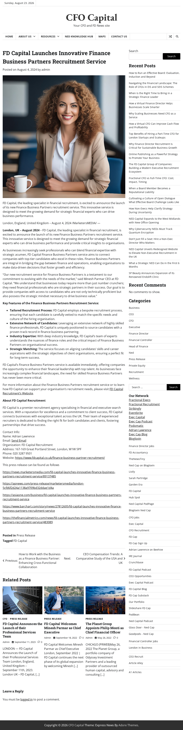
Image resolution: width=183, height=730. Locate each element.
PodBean (134, 614)
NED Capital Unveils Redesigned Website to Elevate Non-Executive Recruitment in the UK (153, 252)
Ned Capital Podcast (141, 621)
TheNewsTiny (137, 459)
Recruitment (136, 372)
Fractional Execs (139, 400)
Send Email (18, 441)
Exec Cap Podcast (140, 421)
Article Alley (136, 663)
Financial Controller (140, 340)
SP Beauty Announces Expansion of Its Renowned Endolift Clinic (151, 275)
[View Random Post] (170, 36)
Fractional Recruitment (144, 404)
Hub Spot (134, 497)
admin (45, 70)
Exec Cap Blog (138, 434)
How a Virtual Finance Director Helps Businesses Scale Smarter (151, 105)
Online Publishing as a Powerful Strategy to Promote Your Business (153, 156)
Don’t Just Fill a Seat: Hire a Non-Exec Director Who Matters (151, 240)
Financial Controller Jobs (143, 641)
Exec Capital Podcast (141, 582)
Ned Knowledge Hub (79, 36)
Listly (132, 471)
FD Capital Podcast (140, 569)
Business (134, 307)
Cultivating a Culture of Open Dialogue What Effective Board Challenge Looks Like (154, 200)
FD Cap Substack (139, 595)
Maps (102, 36)
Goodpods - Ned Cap (141, 634)
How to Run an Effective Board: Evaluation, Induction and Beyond (154, 74)
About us (25, 36)
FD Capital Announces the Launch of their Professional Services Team (22, 630)
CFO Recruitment (139, 530)
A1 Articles (135, 672)
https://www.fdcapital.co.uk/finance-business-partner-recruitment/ (60, 458)
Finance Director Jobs (141, 446)
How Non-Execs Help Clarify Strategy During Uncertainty (150, 210)
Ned (131, 352)
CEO (131, 314)
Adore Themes (128, 725)
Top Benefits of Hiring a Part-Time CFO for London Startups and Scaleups (154, 135)
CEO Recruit (136, 656)
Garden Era (135, 484)
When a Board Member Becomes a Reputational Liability (149, 190)
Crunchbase (136, 562)
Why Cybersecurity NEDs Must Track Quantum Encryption (150, 230)
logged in (26, 699)
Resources (48, 36)
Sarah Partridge (138, 478)
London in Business (140, 647)
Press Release (26, 535)
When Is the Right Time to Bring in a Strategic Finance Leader (150, 95)
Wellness (134, 378)
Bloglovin (135, 439)
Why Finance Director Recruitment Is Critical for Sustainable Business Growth (153, 145)
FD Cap (133, 536)
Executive (134, 327)
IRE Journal (135, 556)
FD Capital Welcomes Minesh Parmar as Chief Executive (62, 628)
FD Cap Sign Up (138, 543)
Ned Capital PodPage (141, 504)
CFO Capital (91, 17)
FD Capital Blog (138, 589)
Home (9, 36)
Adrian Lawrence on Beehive (146, 549)
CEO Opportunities (140, 576)
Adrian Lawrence (140, 430)
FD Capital (20, 541)
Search (133, 51)
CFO (5, 619)
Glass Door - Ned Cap (141, 627)
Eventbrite (136, 413)
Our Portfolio (136, 602)
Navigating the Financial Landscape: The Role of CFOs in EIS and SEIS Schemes (153, 85)
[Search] (177, 36)
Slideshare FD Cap (140, 608)
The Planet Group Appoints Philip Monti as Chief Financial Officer (105, 628)
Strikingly (135, 409)
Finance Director (139, 333)
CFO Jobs (134, 517)
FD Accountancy (138, 452)
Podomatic (136, 426)
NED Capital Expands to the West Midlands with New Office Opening (154, 220)
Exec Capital (137, 417)
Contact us (119, 36)
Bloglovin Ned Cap (140, 510)
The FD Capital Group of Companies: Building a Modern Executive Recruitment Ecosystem (154, 167)
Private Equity (137, 365)
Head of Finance (138, 346)
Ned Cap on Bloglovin (142, 465)
